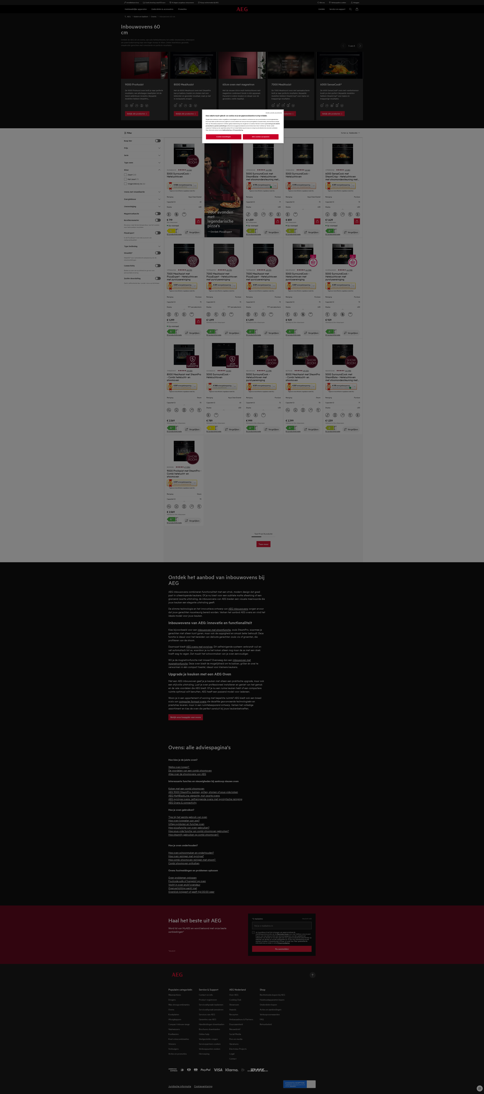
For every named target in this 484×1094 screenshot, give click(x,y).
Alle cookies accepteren (260, 136)
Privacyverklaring (238, 130)
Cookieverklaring (226, 130)
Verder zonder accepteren (274, 112)
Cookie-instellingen (223, 136)
